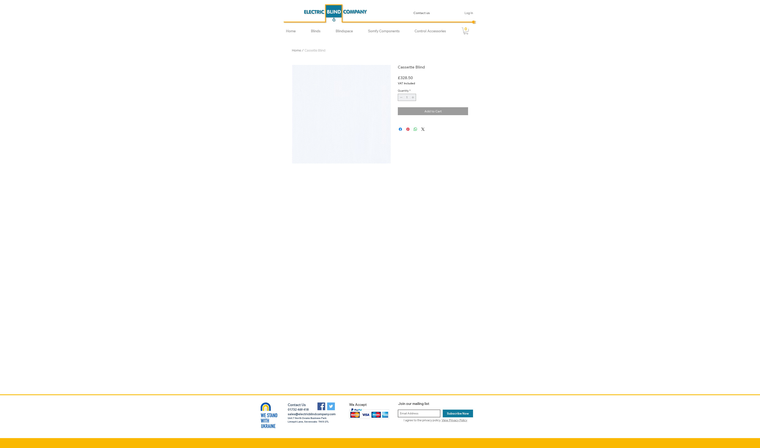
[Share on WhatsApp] (415, 129)
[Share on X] (423, 129)
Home (296, 50)
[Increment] (413, 97)
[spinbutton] (407, 97)
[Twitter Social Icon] (331, 406)
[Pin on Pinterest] (408, 129)
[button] (320, 31)
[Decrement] (400, 97)
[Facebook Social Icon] (321, 406)
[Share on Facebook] (400, 129)
